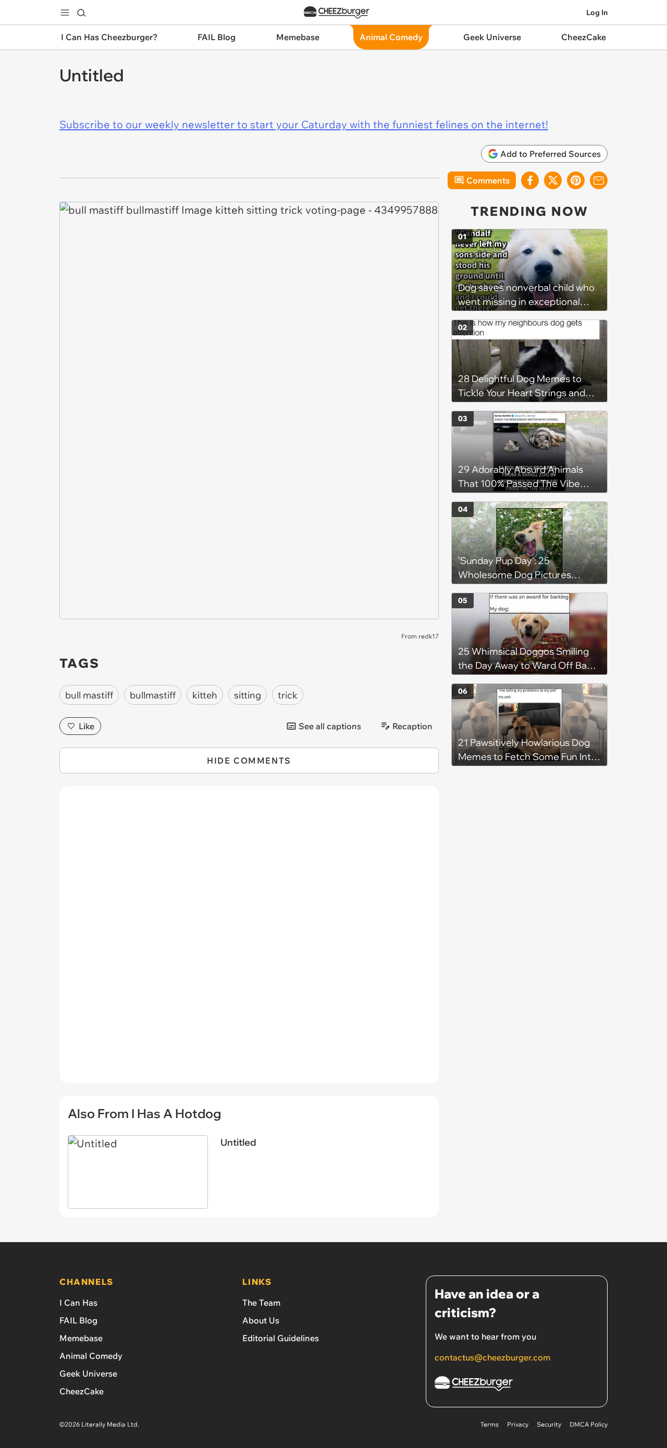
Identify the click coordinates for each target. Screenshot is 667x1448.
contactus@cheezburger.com (492, 1357)
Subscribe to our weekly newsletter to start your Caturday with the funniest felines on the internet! (303, 124)
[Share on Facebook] (530, 180)
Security (549, 1424)
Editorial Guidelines (280, 1338)
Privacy (517, 1424)
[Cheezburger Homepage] (336, 13)
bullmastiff (153, 695)
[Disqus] (249, 940)
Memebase (81, 1338)
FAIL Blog (78, 1320)
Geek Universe (88, 1373)
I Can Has (78, 1302)
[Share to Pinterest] (576, 180)
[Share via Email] (599, 180)
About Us (260, 1320)
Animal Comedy (90, 1356)
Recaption (412, 726)
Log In (597, 12)
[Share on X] (553, 180)
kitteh (204, 695)
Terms (489, 1424)
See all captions (330, 726)
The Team (261, 1302)
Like (86, 726)
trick (288, 695)
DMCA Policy (589, 1424)
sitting (247, 695)
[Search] (81, 12)
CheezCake (81, 1391)
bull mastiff (89, 695)
